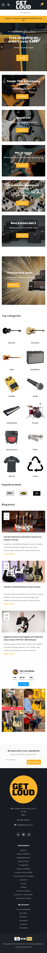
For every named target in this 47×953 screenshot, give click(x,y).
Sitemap (23, 911)
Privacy (23, 907)
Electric (4, 322)
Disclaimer (23, 903)
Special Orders (23, 885)
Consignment (23, 889)
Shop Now (7, 57)
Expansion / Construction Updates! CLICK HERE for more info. (23, 19)
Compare (23, 948)
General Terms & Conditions (23, 900)
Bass (3, 349)
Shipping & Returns (23, 881)
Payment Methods (23, 877)
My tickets (23, 940)
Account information (23, 933)
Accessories (6, 429)
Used (27, 455)
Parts (27, 429)
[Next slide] (42, 712)
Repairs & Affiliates (23, 892)
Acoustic (28, 322)
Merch (4, 455)
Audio (27, 375)
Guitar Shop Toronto (23, 922)
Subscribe (35, 786)
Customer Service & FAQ (23, 896)
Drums (27, 402)
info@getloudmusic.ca (25, 848)
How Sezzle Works (23, 914)
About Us (23, 874)
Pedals (4, 375)
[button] (2, 47)
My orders (23, 937)
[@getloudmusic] (15, 672)
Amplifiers (29, 349)
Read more (9, 554)
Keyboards (6, 402)
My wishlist (23, 944)
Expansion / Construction (23, 918)
